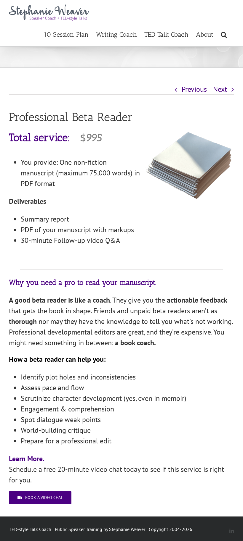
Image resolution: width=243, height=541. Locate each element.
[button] (224, 34)
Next (220, 89)
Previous (194, 89)
